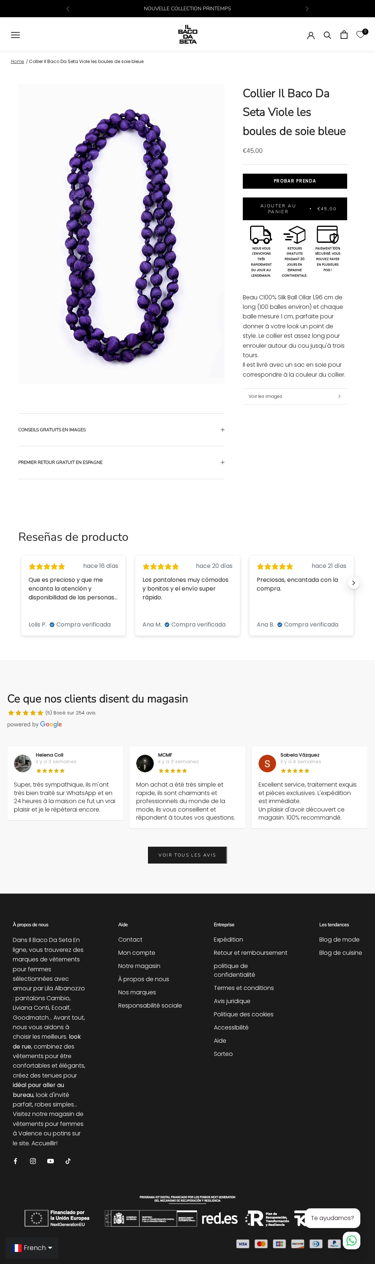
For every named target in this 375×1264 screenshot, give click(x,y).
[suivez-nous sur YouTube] (50, 1160)
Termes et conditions (244, 988)
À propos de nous (143, 979)
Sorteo (223, 1054)
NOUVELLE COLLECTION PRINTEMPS (187, 8)
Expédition (228, 939)
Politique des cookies (244, 1014)
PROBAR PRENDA (295, 181)
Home (17, 61)
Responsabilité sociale (150, 1005)
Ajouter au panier (298, 209)
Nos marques (137, 992)
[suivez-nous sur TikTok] (68, 1160)
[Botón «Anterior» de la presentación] (21, 583)
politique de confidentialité (234, 970)
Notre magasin (139, 966)
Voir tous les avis (187, 855)
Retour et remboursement (250, 953)
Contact (130, 939)
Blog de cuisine (340, 953)
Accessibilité (231, 1027)
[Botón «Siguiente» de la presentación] (354, 583)
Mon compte (136, 953)
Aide (220, 1040)
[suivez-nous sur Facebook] (15, 1160)
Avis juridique (232, 1001)
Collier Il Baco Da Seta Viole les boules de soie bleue (86, 61)
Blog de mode (339, 939)
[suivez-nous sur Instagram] (33, 1160)
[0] (360, 34)
